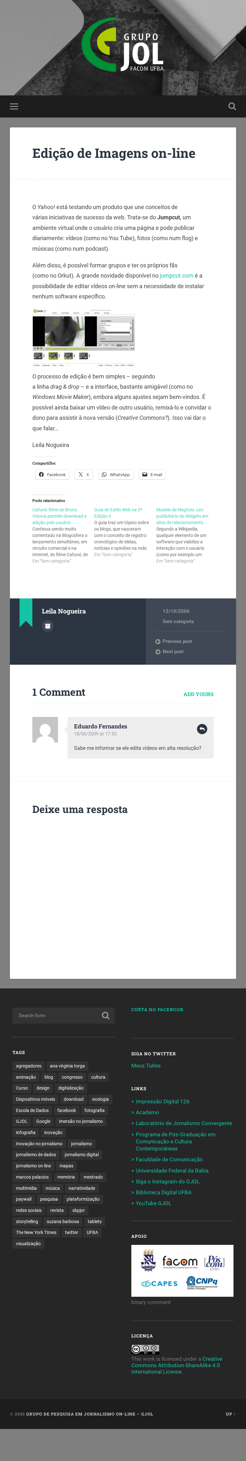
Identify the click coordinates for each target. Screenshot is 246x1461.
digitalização (71, 1088)
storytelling (27, 1221)
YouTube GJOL (153, 1203)
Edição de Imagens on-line (113, 152)
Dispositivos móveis (35, 1099)
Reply (202, 729)
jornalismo (81, 1143)
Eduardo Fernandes (100, 726)
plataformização (83, 1199)
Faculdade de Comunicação (169, 1159)
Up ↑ (231, 1413)
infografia (26, 1132)
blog (49, 1077)
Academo (147, 1112)
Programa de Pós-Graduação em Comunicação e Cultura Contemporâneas (176, 1141)
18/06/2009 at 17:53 (95, 734)
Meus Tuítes (146, 1065)
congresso (72, 1077)
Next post (173, 651)
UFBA (92, 1232)
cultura (98, 1077)
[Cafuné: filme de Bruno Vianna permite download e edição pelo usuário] (63, 535)
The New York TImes (36, 1232)
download (74, 1099)
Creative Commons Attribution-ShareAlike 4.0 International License (176, 1365)
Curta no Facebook (157, 1009)
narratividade (82, 1188)
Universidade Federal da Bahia (172, 1170)
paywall (23, 1199)
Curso (22, 1088)
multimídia (26, 1188)
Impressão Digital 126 (163, 1101)
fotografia (95, 1110)
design (43, 1088)
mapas (66, 1165)
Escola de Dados (32, 1110)
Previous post (177, 641)
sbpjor (78, 1210)
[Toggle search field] (232, 106)
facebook (66, 1110)
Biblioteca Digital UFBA (164, 1192)
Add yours (199, 694)
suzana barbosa (63, 1221)
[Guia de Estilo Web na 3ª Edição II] (125, 532)
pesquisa (49, 1199)
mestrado (93, 1177)
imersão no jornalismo (81, 1121)
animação (26, 1077)
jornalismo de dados (36, 1154)
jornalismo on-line (33, 1165)
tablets (95, 1221)
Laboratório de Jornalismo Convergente (184, 1123)
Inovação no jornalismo (39, 1143)
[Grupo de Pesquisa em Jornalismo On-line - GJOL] (123, 47)
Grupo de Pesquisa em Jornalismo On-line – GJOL (89, 1413)
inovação (53, 1132)
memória (66, 1177)
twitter (71, 1232)
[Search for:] (63, 1016)
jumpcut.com (177, 275)
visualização (28, 1243)
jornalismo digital (82, 1154)
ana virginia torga (67, 1065)
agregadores (28, 1065)
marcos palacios (32, 1177)
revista (57, 1210)
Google (43, 1121)
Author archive (47, 626)
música (52, 1188)
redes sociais (29, 1210)
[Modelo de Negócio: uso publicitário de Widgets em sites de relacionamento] (187, 535)
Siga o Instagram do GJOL (168, 1181)
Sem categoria (178, 621)
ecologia (100, 1099)
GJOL (22, 1121)
